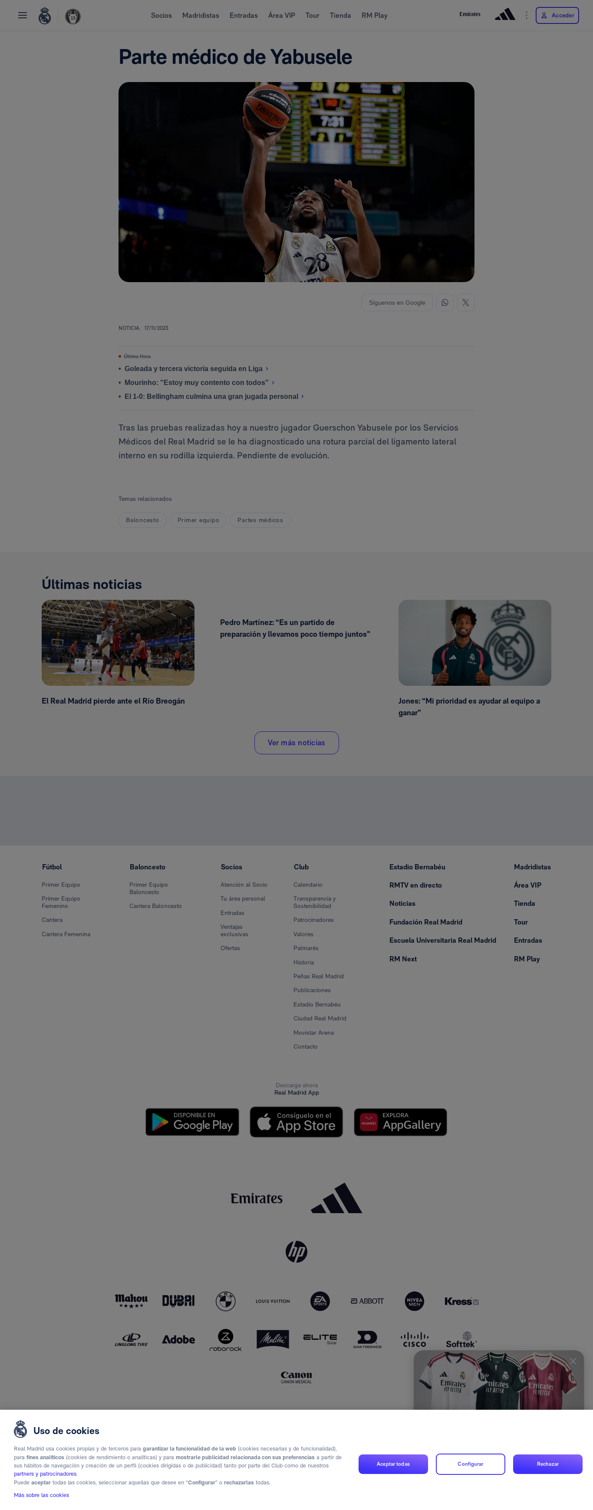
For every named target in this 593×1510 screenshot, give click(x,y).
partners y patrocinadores (45, 1474)
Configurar (470, 1464)
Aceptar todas (393, 1464)
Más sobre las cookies (41, 1495)
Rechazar (548, 1464)
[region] (296, 1460)
